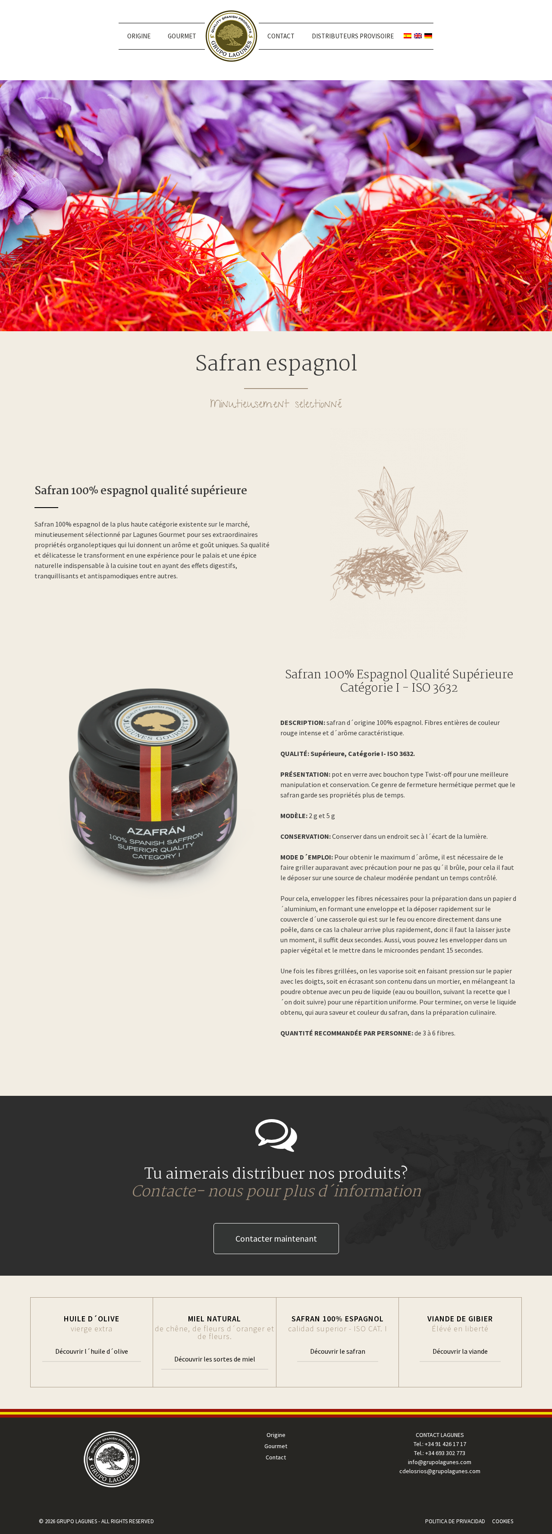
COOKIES (502, 1521)
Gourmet (182, 36)
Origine (139, 36)
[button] (276, 1238)
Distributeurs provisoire (353, 36)
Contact (281, 36)
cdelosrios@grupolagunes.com (439, 1471)
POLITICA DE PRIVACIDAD (455, 1521)
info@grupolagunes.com (439, 1462)
